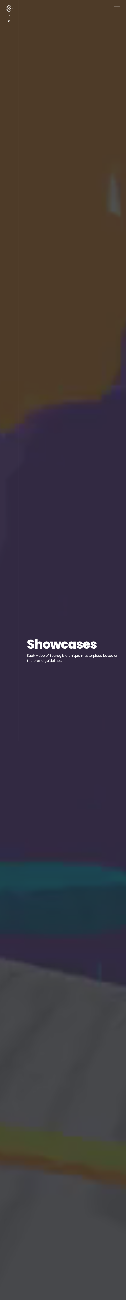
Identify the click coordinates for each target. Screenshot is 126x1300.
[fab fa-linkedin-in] (9, 21)
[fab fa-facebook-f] (9, 15)
